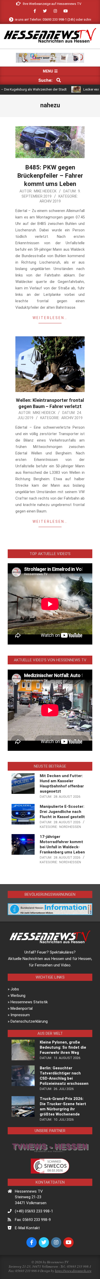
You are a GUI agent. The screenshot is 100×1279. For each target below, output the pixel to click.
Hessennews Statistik (29, 1002)
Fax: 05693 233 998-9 (33, 1219)
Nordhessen (70, 827)
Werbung (18, 995)
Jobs (15, 989)
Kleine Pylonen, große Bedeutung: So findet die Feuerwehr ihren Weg (63, 1047)
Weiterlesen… (50, 318)
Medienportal (22, 1008)
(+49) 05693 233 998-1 (34, 1211)
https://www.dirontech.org (73, 1270)
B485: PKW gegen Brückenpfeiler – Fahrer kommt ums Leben (50, 176)
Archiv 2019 (50, 201)
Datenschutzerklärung (29, 1021)
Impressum (20, 1015)
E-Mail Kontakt (27, 1228)
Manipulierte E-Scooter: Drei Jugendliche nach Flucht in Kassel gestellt (62, 811)
